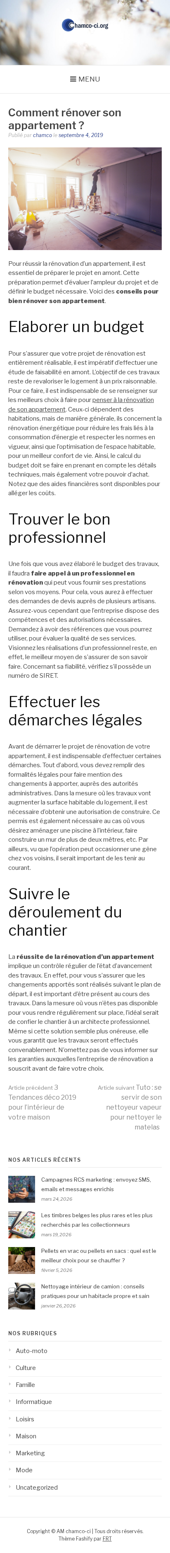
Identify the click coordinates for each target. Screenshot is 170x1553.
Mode (24, 1470)
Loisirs (25, 1419)
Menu (89, 79)
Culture (26, 1368)
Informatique (34, 1402)
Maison (26, 1436)
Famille (25, 1385)
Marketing (30, 1453)
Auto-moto (31, 1351)
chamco (42, 135)
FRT (107, 1539)
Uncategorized (37, 1487)
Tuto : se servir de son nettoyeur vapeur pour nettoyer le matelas (130, 1107)
